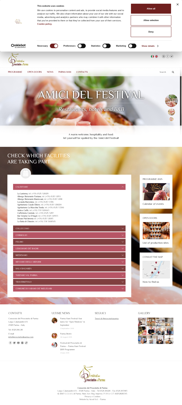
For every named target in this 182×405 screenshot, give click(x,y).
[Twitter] (171, 56)
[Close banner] (178, 4)
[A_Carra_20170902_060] (169, 322)
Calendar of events (153, 203)
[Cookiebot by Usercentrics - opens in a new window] (18, 46)
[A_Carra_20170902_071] (142, 322)
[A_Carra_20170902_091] (169, 330)
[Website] (26, 343)
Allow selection (151, 20)
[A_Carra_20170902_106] (151, 330)
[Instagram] (163, 56)
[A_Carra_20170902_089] (151, 339)
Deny (151, 32)
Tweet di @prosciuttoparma (107, 318)
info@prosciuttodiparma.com (20, 337)
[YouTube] (18, 343)
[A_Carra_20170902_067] (151, 322)
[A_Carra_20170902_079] (169, 339)
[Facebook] (167, 56)
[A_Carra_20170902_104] (160, 330)
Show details (148, 46)
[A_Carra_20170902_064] (160, 322)
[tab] (69, 187)
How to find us (151, 281)
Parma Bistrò (66, 334)
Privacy (88, 396)
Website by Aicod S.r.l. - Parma (92, 399)
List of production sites (155, 242)
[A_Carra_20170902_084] (160, 339)
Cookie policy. (44, 24)
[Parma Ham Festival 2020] (142, 330)
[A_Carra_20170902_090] (142, 339)
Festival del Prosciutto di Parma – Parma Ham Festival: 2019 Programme (73, 346)
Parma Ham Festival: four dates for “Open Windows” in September (72, 321)
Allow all (151, 8)
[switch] (82, 46)
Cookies (96, 396)
